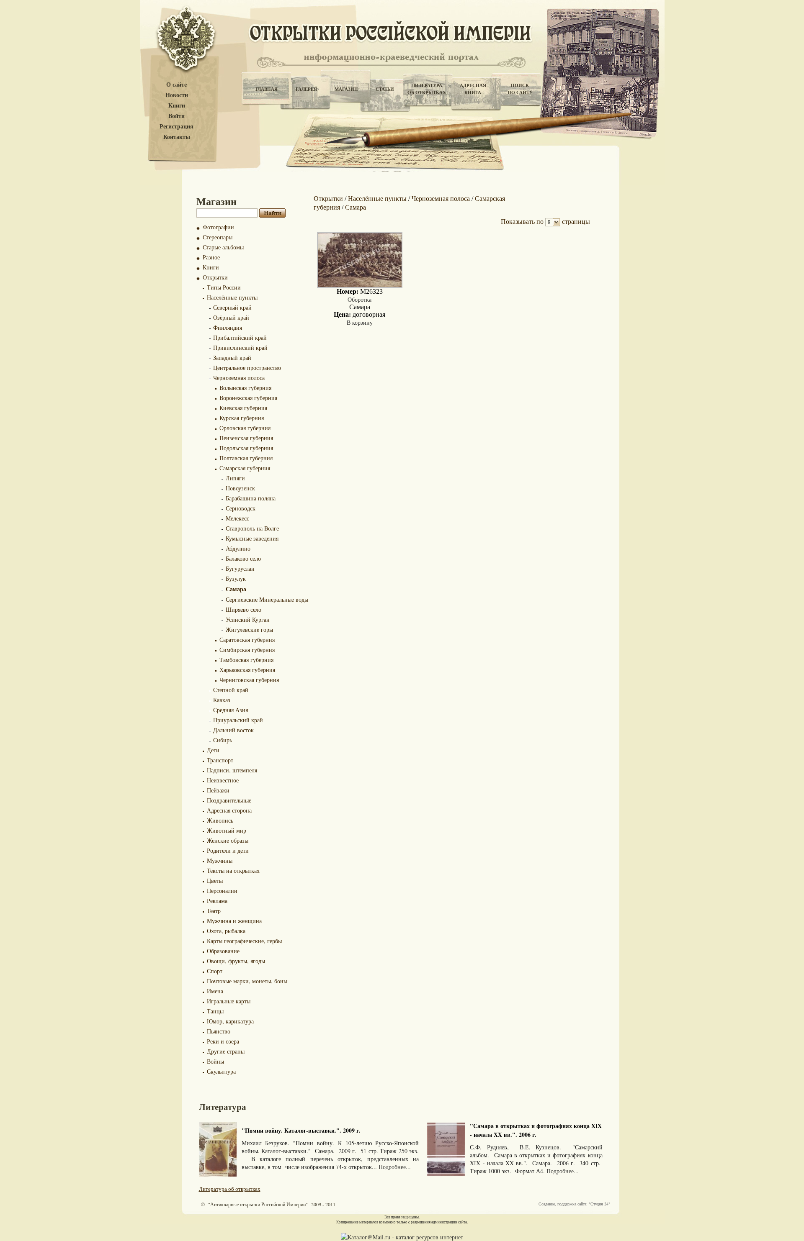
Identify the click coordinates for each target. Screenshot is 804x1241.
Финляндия (227, 327)
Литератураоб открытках (426, 89)
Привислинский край (240, 347)
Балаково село (243, 558)
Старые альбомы (223, 247)
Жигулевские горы (249, 629)
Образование (223, 951)
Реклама (217, 901)
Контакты (176, 137)
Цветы (215, 881)
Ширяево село (243, 609)
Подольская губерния (246, 448)
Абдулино (238, 548)
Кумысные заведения (252, 538)
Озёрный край (231, 317)
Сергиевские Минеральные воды (267, 599)
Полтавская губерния (246, 458)
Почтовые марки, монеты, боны (247, 981)
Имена (215, 991)
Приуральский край (238, 720)
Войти (176, 116)
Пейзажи (218, 790)
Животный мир (226, 830)
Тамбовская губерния (246, 660)
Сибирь (222, 740)
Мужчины (219, 860)
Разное (211, 257)
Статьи (385, 89)
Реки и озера (223, 1041)
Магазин (346, 89)
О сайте (176, 85)
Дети (213, 750)
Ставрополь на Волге (252, 528)
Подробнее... (395, 1167)
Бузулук (236, 578)
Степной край (230, 690)
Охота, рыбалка (226, 931)
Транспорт (220, 760)
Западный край (232, 358)
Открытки (215, 277)
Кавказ (221, 700)
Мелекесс (237, 518)
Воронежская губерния (248, 398)
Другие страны (226, 1051)
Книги (176, 106)
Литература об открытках (229, 1188)
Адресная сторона (229, 810)
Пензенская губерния (246, 438)
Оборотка (359, 299)
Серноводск (240, 508)
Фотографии (218, 227)
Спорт (214, 971)
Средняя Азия (230, 710)
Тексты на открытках (233, 870)
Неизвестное (223, 780)
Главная (266, 89)
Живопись (220, 820)
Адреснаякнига (473, 89)
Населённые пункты (232, 297)
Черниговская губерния (249, 680)
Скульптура (221, 1071)
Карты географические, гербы (244, 941)
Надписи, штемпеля (232, 770)
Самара (236, 589)
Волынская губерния (245, 388)
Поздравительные (229, 800)
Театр (214, 911)
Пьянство (218, 1031)
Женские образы (227, 840)
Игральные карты (228, 1001)
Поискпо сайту (520, 89)
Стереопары (217, 237)
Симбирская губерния (247, 650)
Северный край (232, 307)
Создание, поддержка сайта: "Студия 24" (574, 1204)
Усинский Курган (248, 619)
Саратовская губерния (247, 640)
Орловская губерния (245, 428)
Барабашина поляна (251, 498)
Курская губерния (241, 418)
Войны (215, 1061)
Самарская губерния (244, 468)
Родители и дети (228, 850)
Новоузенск (240, 488)
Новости (176, 95)
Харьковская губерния (247, 670)
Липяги (235, 478)
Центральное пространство (247, 368)
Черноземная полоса (239, 378)
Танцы (215, 1011)
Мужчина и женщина (234, 921)
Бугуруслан (240, 568)
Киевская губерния (243, 408)
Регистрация (176, 126)
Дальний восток (233, 730)
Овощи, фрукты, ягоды (236, 961)
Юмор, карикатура (230, 1021)
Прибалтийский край (240, 337)
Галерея (306, 89)
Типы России (224, 287)
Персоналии (222, 891)
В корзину (360, 322)
